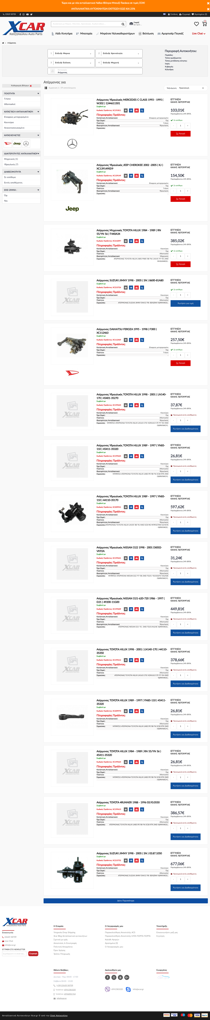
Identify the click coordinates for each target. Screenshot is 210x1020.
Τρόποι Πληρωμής (62, 954)
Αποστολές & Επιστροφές (65, 943)
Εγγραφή (33, 954)
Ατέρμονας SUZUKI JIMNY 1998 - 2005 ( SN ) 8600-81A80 (130, 280)
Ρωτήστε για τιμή (185, 303)
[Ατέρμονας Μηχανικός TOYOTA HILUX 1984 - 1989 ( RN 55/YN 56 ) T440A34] (72, 247)
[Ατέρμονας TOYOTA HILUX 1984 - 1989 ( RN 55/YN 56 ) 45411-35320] (72, 768)
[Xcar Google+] (127, 977)
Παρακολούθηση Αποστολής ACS (120, 933)
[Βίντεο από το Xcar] (121, 977)
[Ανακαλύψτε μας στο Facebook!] (108, 977)
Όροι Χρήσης (59, 950)
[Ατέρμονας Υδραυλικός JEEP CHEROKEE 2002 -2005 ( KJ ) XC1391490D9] (72, 181)
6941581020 (117, 989)
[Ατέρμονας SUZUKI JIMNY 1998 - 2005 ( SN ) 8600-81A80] (72, 297)
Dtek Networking (59, 1016)
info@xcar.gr (10, 945)
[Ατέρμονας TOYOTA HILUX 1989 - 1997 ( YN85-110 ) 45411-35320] (72, 717)
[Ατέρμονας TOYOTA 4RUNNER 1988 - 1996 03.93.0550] (72, 819)
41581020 (71, 990)
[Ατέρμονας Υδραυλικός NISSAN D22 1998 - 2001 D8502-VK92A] (72, 564)
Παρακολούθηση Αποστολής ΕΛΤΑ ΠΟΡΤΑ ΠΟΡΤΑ (127, 936)
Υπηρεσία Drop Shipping (64, 933)
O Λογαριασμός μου (114, 947)
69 (65, 990)
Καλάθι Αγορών (112, 940)
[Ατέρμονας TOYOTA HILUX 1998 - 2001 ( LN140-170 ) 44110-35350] (72, 666)
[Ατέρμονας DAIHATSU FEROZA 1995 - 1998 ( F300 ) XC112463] (72, 346)
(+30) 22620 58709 (65, 986)
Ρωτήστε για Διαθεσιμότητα (185, 429)
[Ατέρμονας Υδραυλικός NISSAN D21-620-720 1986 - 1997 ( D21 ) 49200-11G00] (72, 615)
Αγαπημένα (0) (111, 943)
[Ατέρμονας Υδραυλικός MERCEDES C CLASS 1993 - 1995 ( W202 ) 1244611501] (72, 116)
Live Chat (9, 941)
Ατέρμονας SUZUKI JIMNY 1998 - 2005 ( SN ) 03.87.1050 (129, 853)
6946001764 (70, 994)
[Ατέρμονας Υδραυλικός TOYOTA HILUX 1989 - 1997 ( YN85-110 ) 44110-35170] (72, 513)
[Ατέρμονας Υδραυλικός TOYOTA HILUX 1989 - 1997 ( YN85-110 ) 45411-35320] (72, 462)
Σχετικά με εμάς (61, 940)
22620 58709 (10, 14)
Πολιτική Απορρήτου (63, 947)
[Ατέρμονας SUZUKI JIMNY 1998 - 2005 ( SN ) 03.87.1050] (72, 870)
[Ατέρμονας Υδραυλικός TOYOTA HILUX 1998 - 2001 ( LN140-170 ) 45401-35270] (72, 411)
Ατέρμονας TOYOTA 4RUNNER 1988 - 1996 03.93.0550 (128, 802)
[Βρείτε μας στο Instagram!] (114, 977)
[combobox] (74, 54)
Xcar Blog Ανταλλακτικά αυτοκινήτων (70, 936)
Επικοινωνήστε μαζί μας (167, 933)
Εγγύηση (160, 936)
